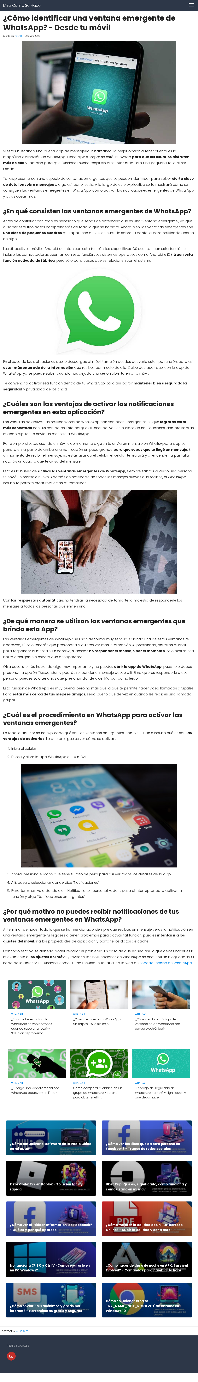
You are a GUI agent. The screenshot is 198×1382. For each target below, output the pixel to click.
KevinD (18, 35)
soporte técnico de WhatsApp (166, 962)
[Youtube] (11, 1356)
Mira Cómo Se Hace (22, 5)
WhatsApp (22, 1331)
